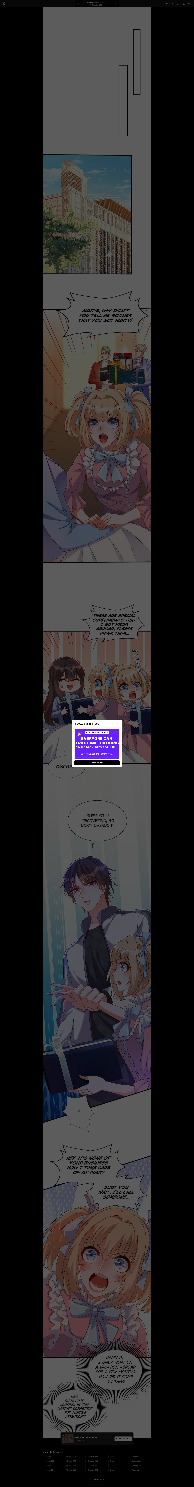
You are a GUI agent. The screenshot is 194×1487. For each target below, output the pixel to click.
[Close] (117, 724)
